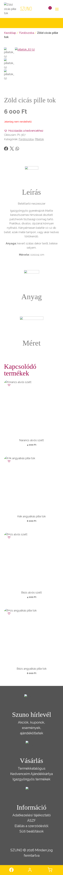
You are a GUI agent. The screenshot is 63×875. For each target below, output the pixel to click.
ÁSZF (31, 821)
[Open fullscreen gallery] (55, 88)
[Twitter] (12, 149)
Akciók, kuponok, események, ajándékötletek (31, 727)
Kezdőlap (10, 32)
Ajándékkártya (42, 774)
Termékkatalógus (31, 768)
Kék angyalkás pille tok (31, 516)
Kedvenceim (20, 774)
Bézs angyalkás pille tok (32, 668)
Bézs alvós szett (31, 592)
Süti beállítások (31, 831)
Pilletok (39, 139)
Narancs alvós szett (31, 440)
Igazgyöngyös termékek (31, 779)
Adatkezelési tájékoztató (31, 815)
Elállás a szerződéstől (31, 826)
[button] (23, 131)
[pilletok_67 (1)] (37, 69)
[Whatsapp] (17, 149)
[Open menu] (56, 9)
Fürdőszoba (26, 32)
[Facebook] (6, 149)
